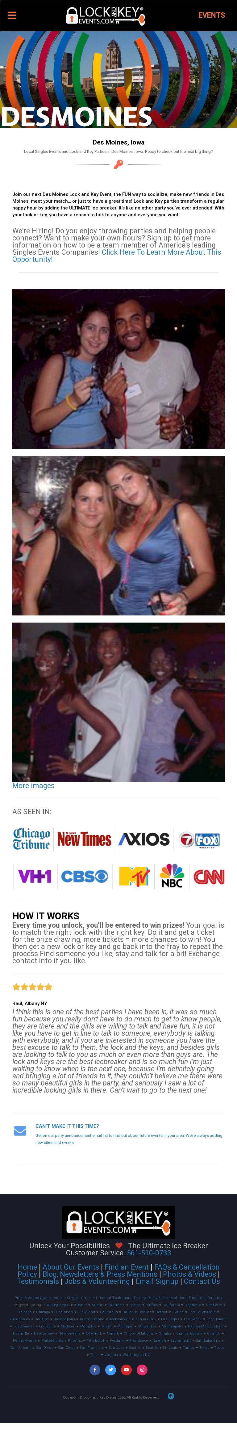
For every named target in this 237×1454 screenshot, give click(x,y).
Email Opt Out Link (206, 1298)
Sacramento (181, 1341)
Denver (145, 1312)
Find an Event (127, 1267)
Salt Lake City (208, 1341)
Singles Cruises (81, 1298)
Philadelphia (52, 1341)
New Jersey (44, 1333)
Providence (138, 1341)
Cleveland (86, 1312)
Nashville (21, 1333)
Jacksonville (120, 1319)
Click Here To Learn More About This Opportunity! (116, 256)
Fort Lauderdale (202, 1312)
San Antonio (20, 1348)
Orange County (189, 1333)
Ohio (128, 1333)
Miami (107, 1326)
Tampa (189, 1348)
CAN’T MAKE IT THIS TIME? (67, 1126)
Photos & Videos (189, 1274)
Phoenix (75, 1341)
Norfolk (113, 1333)
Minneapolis (172, 1326)
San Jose (117, 1348)
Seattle (135, 1348)
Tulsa (95, 1355)
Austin (97, 1305)
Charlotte (193, 1305)
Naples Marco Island (205, 1326)
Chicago (24, 1312)
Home (27, 1267)
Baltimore (116, 1305)
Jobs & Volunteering (97, 1281)
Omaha (165, 1333)
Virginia (111, 1355)
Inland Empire (92, 1319)
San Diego (44, 1348)
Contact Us (202, 1281)
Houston (42, 1319)
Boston (135, 1305)
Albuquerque (58, 1305)
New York (94, 1333)
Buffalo (152, 1305)
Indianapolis (64, 1319)
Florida (178, 1312)
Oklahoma (145, 1333)
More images (33, 786)
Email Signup (156, 1281)
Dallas (128, 1312)
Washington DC (136, 1355)
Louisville (47, 1326)
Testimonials (38, 1281)
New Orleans (70, 1333)
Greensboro (20, 1319)
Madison (68, 1326)
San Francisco (92, 1348)
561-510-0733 (149, 1253)
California (171, 1305)
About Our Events (71, 1267)
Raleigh (159, 1341)
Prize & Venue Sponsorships (40, 1298)
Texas (204, 1348)
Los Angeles (24, 1326)
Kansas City (146, 1319)
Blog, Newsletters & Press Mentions (100, 1274)
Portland (117, 1341)
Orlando (214, 1333)
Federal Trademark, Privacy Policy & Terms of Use (142, 1298)
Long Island (216, 1319)
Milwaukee (147, 1326)
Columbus (109, 1312)
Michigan (125, 1326)
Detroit (162, 1312)
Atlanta (80, 1305)
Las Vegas (170, 1319)
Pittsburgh (95, 1341)
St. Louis (170, 1348)
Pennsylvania (24, 1341)
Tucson (220, 1348)
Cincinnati (64, 1312)
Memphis (88, 1326)
